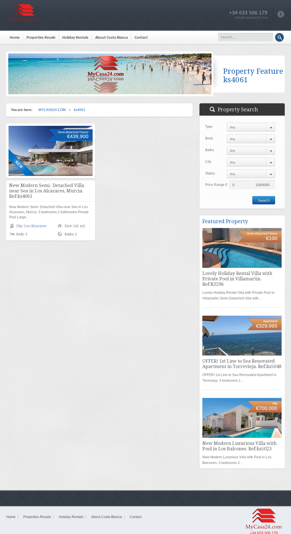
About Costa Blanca (111, 37)
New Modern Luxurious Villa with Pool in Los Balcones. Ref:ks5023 (239, 446)
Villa (274, 403)
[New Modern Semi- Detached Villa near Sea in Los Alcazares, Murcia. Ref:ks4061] (51, 151)
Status (210, 173)
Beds (209, 138)
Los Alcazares (35, 226)
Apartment (270, 321)
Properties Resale (40, 37)
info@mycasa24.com (251, 18)
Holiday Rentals (75, 37)
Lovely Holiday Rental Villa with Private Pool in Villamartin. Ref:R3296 (237, 279)
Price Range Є (216, 185)
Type (209, 127)
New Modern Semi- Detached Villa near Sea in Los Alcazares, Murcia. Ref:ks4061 (46, 191)
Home (15, 37)
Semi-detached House (73, 132)
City (208, 162)
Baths (209, 150)
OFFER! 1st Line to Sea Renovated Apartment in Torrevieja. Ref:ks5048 (241, 363)
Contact (141, 37)
